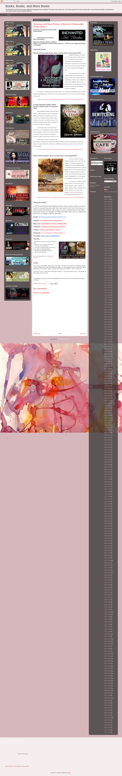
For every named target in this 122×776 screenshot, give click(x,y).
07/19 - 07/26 (107, 332)
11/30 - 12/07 (107, 403)
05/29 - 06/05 (107, 263)
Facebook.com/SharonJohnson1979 (53, 227)
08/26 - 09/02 (107, 651)
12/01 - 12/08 (107, 491)
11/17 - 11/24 (107, 496)
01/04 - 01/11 (107, 393)
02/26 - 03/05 (107, 231)
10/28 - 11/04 (107, 629)
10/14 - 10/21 (107, 634)
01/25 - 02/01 (107, 388)
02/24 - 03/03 (107, 587)
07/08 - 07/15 (107, 668)
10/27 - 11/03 (107, 503)
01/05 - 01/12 (107, 481)
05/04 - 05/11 (107, 449)
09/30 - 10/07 (107, 639)
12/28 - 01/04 (107, 395)
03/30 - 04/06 (107, 459)
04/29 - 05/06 (107, 693)
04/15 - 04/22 (107, 698)
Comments (95, 164)
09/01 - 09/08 (107, 523)
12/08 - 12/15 (107, 489)
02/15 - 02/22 (107, 383)
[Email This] (50, 284)
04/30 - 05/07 (107, 228)
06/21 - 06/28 (107, 341)
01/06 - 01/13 (107, 604)
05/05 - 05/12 (107, 562)
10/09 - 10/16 (107, 253)
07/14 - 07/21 (107, 538)
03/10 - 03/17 (107, 206)
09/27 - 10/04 (107, 309)
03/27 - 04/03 (107, 277)
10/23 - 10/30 (107, 248)
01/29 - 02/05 (107, 241)
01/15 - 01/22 (107, 727)
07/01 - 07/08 (107, 671)
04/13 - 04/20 (107, 454)
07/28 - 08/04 (107, 535)
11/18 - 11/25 (107, 621)
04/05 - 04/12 (107, 366)
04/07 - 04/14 (107, 572)
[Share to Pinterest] (57, 284)
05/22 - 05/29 (107, 265)
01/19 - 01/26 (107, 476)
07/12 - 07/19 (107, 334)
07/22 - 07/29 (107, 663)
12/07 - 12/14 (107, 400)
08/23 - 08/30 (107, 201)
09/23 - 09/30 (107, 641)
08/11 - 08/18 (107, 531)
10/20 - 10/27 (107, 506)
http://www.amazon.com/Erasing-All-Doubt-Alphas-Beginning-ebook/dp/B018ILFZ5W (62, 149)
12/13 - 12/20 (107, 292)
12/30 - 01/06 (107, 607)
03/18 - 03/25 (107, 707)
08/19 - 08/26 (107, 653)
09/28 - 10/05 (107, 425)
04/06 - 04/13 (107, 457)
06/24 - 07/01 (107, 673)
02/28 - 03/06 (107, 285)
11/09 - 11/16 (107, 410)
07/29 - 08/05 (107, 661)
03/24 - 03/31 (107, 577)
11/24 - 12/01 (107, 494)
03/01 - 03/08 (107, 378)
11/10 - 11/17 (107, 499)
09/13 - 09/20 (107, 314)
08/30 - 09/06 (107, 199)
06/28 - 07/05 (107, 339)
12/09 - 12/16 (107, 614)
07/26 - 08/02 (107, 329)
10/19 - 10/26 (107, 418)
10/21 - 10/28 (107, 631)
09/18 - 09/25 (107, 258)
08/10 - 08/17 (107, 427)
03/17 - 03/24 (107, 580)
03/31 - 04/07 (107, 575)
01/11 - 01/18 (107, 390)
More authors (26, 766)
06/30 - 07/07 (107, 543)
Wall (40, 283)
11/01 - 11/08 (107, 297)
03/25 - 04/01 (107, 705)
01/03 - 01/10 (107, 290)
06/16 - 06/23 (107, 548)
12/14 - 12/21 (107, 398)
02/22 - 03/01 (107, 381)
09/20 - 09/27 (107, 312)
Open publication (9, 766)
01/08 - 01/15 (107, 730)
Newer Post (36, 333)
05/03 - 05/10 (107, 358)
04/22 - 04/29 (107, 695)
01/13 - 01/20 (107, 602)
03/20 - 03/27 (107, 280)
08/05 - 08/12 (107, 658)
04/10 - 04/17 (107, 273)
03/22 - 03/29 (107, 371)
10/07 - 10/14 (107, 636)
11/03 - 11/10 (107, 501)
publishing (19, 766)
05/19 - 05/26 (107, 557)
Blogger (69, 772)
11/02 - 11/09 (107, 413)
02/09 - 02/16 (107, 469)
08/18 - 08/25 (107, 204)
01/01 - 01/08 (107, 732)
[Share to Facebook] (55, 284)
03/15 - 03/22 (107, 373)
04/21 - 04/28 (107, 567)
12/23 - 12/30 (107, 216)
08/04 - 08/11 (107, 533)
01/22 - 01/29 (107, 243)
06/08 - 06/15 (107, 444)
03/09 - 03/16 (107, 462)
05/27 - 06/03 (107, 683)
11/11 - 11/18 (107, 624)
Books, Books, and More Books (27, 6)
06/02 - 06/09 (107, 553)
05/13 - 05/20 (107, 219)
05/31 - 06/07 (107, 349)
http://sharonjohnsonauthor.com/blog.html (51, 223)
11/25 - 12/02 (107, 619)
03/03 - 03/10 (107, 209)
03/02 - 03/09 (107, 464)
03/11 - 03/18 (107, 710)
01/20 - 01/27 (107, 599)
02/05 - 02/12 (107, 238)
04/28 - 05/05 (107, 565)
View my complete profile (110, 191)
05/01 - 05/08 (107, 268)
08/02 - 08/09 (107, 327)
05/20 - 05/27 (107, 685)
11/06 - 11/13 (107, 245)
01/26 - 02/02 (107, 474)
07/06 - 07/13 (107, 435)
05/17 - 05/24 (107, 354)
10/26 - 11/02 (107, 415)
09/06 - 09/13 (107, 317)
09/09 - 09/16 (107, 646)
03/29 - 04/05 (107, 368)
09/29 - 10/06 (107, 513)
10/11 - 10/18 (107, 304)
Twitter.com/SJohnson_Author (49, 230)
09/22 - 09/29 (107, 516)
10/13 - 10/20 (107, 508)
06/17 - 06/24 (107, 675)
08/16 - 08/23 (107, 324)
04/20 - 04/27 (107, 452)
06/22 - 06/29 (107, 440)
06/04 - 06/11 (107, 223)
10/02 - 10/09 (107, 255)
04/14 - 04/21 (107, 570)
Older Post (83, 333)
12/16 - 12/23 (107, 612)
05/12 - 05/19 (107, 560)
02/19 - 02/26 (107, 233)
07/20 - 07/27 (107, 430)
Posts (93, 161)
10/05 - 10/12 (107, 422)
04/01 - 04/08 (107, 703)
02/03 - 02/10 (107, 214)
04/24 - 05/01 (107, 270)
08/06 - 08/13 (107, 221)
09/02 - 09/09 (107, 648)
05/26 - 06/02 (107, 555)
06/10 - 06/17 (107, 678)
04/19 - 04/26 (107, 361)
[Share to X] (54, 284)
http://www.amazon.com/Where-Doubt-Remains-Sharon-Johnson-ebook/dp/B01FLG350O (63, 197)
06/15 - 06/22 (107, 442)
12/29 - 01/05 (107, 484)
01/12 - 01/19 (107, 479)
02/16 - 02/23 (107, 467)
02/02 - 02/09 (107, 472)
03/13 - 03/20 (107, 282)
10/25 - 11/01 (107, 300)
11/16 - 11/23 (107, 408)
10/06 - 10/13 (107, 511)
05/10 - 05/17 (107, 356)
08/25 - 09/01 (107, 526)
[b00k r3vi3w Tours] (103, 71)
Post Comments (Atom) (63, 339)
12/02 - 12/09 (107, 617)
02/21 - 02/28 (107, 287)
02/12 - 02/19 (107, 236)
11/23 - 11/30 (107, 405)
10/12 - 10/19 (107, 420)
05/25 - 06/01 (107, 447)
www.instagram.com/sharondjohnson (53, 233)
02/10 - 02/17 (107, 211)
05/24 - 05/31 (107, 351)
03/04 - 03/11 (107, 712)
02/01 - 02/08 (107, 386)
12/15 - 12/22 (107, 486)
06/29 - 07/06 (107, 437)
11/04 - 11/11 (107, 626)
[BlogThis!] (52, 284)
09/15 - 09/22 (107, 518)
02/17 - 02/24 (107, 589)
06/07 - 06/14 (107, 346)
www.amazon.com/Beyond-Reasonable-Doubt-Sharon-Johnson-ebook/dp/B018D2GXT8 (63, 99)
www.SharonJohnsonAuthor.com (51, 220)
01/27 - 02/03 (107, 597)
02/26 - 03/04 (107, 715)
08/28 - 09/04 (107, 260)
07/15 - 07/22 (107, 666)
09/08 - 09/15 (107, 521)
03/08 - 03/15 (107, 376)
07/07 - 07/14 (107, 540)
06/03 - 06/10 (107, 680)
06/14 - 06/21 (107, 344)
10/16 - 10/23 (107, 250)
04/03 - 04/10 (107, 275)
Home (8, 14)
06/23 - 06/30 (107, 545)
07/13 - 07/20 (107, 432)
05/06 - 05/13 (107, 690)
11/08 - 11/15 (107, 295)
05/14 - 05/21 (107, 226)
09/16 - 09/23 (107, 643)
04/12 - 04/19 (107, 363)
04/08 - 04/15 (107, 700)
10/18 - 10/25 (107, 302)
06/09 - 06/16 (107, 550)
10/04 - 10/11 (107, 307)
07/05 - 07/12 (107, 336)
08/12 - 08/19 (107, 656)
